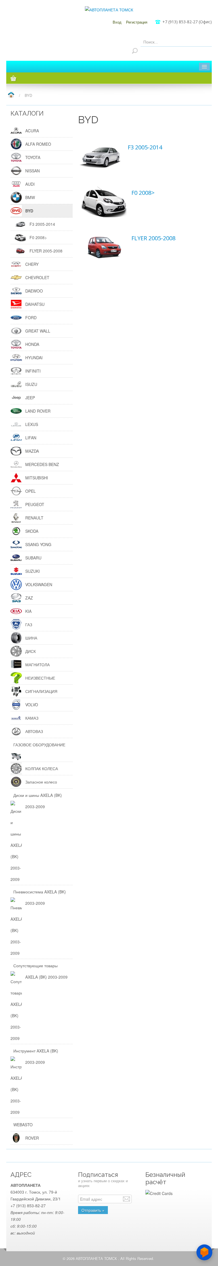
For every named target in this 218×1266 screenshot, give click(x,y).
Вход (117, 22)
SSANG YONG (38, 544)
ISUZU (31, 384)
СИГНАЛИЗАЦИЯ (41, 691)
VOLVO (31, 704)
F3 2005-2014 (145, 147)
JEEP (30, 397)
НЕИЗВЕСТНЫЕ (40, 678)
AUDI (30, 184)
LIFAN (30, 437)
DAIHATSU (35, 304)
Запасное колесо (41, 782)
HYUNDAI (34, 357)
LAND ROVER (38, 411)
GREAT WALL (37, 331)
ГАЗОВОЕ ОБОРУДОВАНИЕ (39, 744)
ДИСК (30, 651)
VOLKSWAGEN (38, 584)
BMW (30, 197)
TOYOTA (32, 157)
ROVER (32, 1138)
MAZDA (32, 451)
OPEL (30, 491)
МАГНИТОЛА (37, 664)
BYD (29, 211)
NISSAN (32, 171)
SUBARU (33, 558)
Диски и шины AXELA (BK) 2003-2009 (37, 800)
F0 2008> (143, 193)
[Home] (10, 95)
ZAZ (29, 598)
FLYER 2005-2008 (153, 238)
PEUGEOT (34, 504)
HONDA (32, 344)
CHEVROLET (37, 277)
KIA (28, 611)
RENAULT (34, 518)
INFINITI (33, 371)
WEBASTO (23, 1124)
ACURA (32, 130)
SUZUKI (32, 571)
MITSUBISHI (36, 478)
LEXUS (31, 424)
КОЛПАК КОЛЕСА (41, 768)
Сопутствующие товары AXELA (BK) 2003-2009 (40, 971)
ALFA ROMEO (38, 144)
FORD (31, 317)
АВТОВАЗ (34, 731)
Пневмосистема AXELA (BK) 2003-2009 (39, 897)
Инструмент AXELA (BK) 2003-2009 (35, 1056)
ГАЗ (28, 624)
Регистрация (136, 22)
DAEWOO (34, 291)
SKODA (31, 531)
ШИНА (31, 638)
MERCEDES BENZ (42, 464)
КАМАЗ (31, 718)
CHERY (32, 264)
